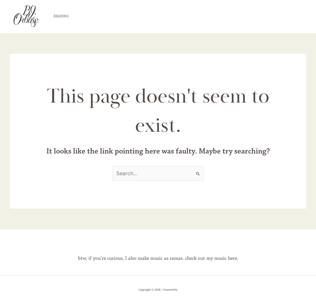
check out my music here (211, 258)
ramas (176, 258)
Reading (61, 16)
